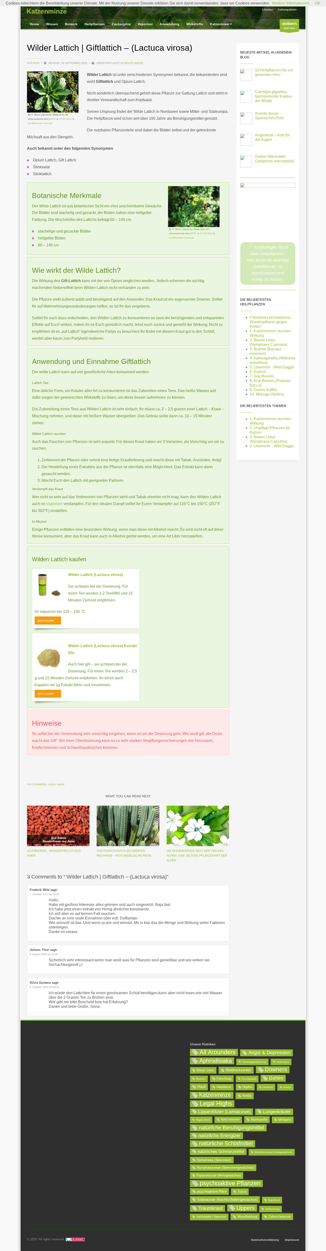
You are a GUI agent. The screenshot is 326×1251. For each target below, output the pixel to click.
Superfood (274, 1200)
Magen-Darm (203, 1119)
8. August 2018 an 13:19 (44, 954)
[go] (189, 9)
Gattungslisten (287, 9)
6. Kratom (258, 372)
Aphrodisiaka (215, 1060)
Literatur (267, 9)
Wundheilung (247, 1216)
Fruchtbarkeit (249, 1078)
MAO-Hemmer (230, 1119)
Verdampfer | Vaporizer (211, 1216)
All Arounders (218, 1052)
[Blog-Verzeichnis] (75, 1239)
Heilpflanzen (133, 63)
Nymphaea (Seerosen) (214, 1160)
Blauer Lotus (205, 1070)
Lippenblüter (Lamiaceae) (224, 1111)
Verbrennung (272, 1209)
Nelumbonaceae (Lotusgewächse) (273, 1152)
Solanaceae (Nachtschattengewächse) (227, 1199)
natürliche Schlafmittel (226, 1143)
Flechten (200, 1078)
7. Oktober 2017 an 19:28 (44, 894)
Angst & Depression (269, 1052)
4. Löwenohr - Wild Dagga (272, 446)
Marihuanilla (259, 1119)
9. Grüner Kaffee (263, 390)
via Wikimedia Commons (40, 123)
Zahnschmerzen (279, 1216)
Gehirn (276, 1078)
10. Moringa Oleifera (267, 394)
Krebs (246, 1095)
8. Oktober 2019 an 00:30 (44, 987)
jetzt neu (289, 25)
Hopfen (247, 1087)
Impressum (292, 1239)
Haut (201, 1086)
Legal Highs (56, 784)
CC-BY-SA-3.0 (66, 119)
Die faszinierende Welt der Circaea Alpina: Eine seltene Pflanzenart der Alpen (197, 855)
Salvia (242, 1191)
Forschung (224, 1078)
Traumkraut (210, 1208)
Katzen (287, 1087)
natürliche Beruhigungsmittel (231, 1128)
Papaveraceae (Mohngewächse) (219, 1175)
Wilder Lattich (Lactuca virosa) (95, 575)
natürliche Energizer (219, 1135)
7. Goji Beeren (262, 376)
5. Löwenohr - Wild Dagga (272, 367)
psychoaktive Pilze (211, 1191)
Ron (36, 63)
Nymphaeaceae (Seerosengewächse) (225, 1167)
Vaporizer (54, 504)
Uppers (246, 1208)
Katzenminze (215, 1095)
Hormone (268, 1087)
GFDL (53, 119)
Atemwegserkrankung (254, 1062)
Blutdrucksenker (238, 1070)
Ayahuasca (283, 1062)
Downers (40, 784)
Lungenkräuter (277, 1111)
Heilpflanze (223, 1087)
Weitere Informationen (290, 3)
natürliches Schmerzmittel (221, 1151)
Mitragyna (284, 1119)
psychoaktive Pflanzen (230, 1183)
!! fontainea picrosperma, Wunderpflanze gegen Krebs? (270, 321)
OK (318, 3)
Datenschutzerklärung (265, 1239)
